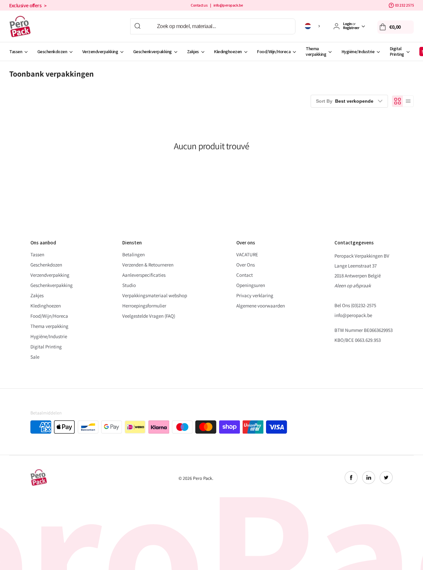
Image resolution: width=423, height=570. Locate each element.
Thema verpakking (316, 51)
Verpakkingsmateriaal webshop (154, 295)
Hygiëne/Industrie (358, 51)
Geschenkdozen (52, 51)
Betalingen (133, 254)
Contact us (199, 5)
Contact (244, 275)
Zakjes (193, 51)
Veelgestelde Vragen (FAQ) (148, 316)
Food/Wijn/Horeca (273, 51)
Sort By (344, 101)
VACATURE (247, 254)
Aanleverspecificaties (144, 275)
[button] (395, 27)
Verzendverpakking (100, 51)
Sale (34, 357)
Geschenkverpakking (152, 51)
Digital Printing (397, 51)
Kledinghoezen (228, 51)
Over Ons (245, 265)
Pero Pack (202, 478)
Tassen (15, 51)
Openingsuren (250, 285)
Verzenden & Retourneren (147, 265)
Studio (129, 285)
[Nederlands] (313, 26)
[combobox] (212, 26)
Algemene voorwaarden (260, 306)
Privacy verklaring (254, 295)
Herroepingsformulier (144, 306)
